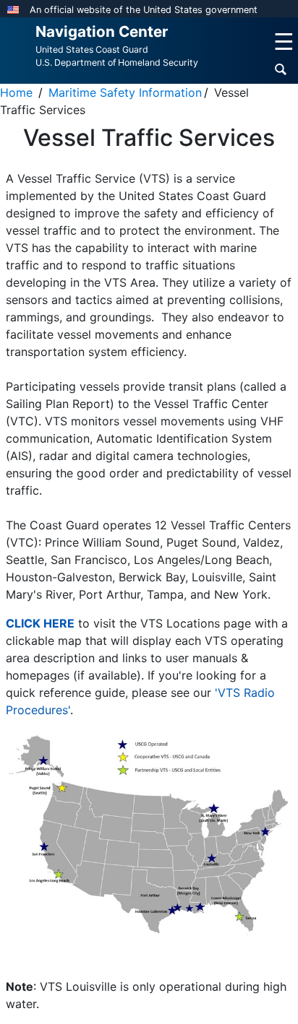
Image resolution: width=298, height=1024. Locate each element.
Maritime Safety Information (125, 92)
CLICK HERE (40, 623)
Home (16, 92)
